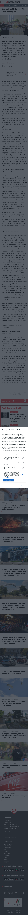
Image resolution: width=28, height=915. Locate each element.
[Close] (25, 430)
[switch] (23, 458)
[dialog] (14, 457)
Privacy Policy (22, 485)
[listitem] (14, 455)
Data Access (14, 485)
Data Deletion (6, 485)
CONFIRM (8, 480)
